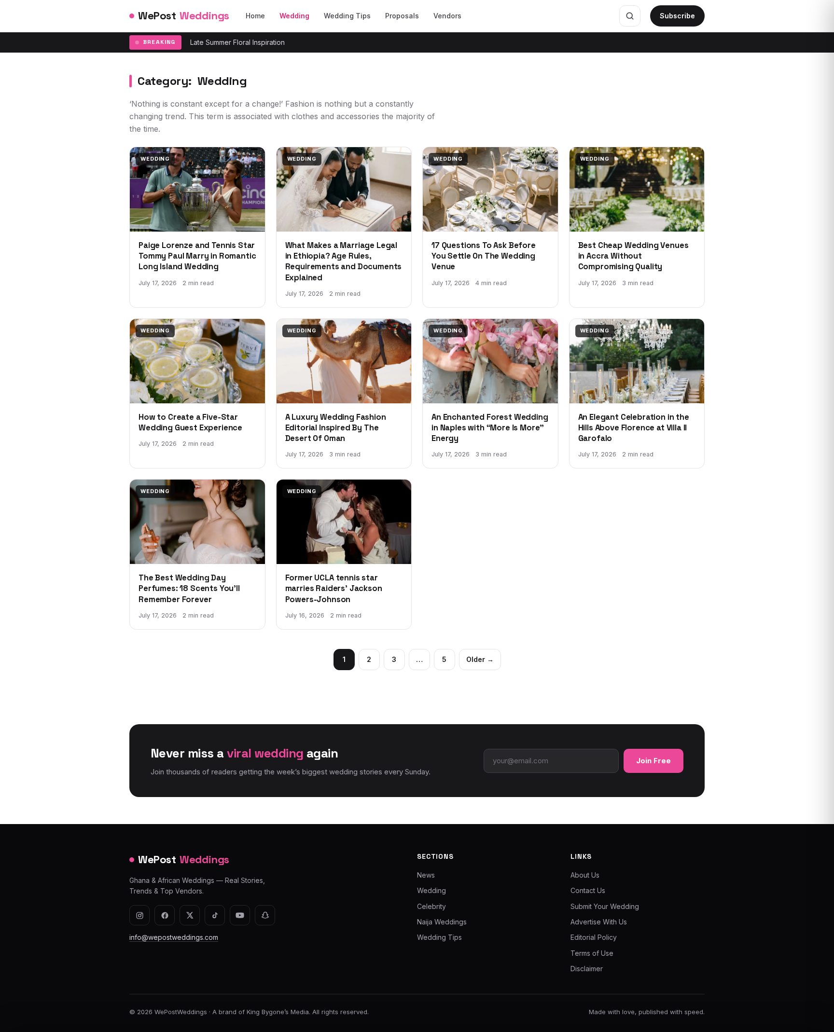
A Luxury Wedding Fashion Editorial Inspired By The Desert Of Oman (335, 428)
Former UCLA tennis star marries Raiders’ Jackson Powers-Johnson (333, 589)
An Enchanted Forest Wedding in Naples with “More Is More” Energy (489, 428)
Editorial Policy (593, 937)
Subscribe (677, 16)
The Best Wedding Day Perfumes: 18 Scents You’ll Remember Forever (189, 589)
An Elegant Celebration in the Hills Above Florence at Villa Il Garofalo (633, 428)
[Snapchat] (265, 915)
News (426, 875)
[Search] (629, 16)
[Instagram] (139, 915)
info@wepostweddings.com (173, 937)
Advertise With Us (598, 922)
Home (255, 16)
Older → (480, 659)
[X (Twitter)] (190, 915)
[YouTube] (240, 915)
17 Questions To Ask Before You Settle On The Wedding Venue (483, 256)
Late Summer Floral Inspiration (237, 42)
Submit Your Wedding (604, 906)
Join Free (653, 760)
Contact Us (587, 890)
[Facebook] (164, 915)
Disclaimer (586, 968)
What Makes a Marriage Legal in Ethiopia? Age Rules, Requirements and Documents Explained (343, 261)
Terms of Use (591, 953)
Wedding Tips (347, 16)
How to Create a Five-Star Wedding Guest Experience (190, 422)
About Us (584, 875)
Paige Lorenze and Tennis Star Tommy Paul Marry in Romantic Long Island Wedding (197, 256)
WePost (183, 15)
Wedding (294, 16)
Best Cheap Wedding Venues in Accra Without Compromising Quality (633, 256)
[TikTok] (215, 915)
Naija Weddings (442, 922)
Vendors (447, 16)
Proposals (402, 16)
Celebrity (431, 906)
